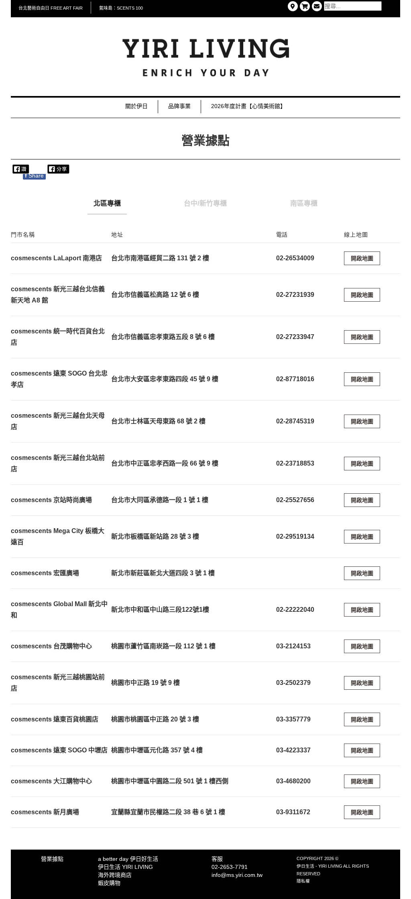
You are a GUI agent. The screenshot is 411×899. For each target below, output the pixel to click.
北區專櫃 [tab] (107, 203)
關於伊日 (136, 106)
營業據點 (52, 859)
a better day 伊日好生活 (128, 859)
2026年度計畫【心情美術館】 (248, 106)
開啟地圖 (362, 258)
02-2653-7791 (230, 867)
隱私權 (303, 881)
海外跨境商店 (115, 875)
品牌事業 (179, 106)
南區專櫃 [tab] (303, 203)
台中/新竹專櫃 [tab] (205, 203)
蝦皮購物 (109, 883)
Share (34, 175)
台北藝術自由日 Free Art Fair (50, 8)
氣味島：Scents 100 (121, 8)
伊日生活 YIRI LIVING (125, 867)
